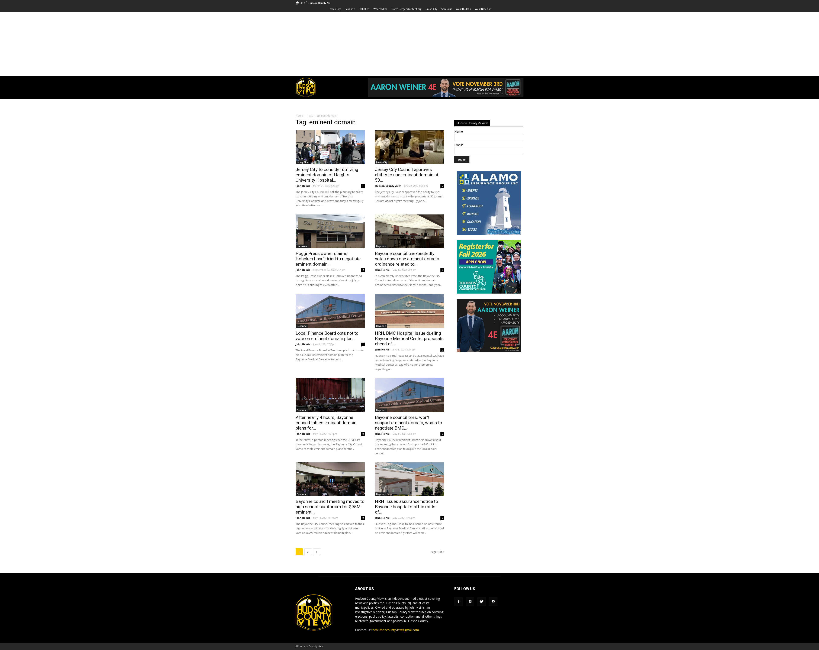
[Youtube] (493, 601)
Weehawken (380, 8)
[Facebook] (458, 601)
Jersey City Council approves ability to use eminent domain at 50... (406, 175)
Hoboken (364, 8)
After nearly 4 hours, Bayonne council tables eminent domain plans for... (326, 423)
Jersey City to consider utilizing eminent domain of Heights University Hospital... (327, 175)
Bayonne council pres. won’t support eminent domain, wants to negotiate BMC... (408, 423)
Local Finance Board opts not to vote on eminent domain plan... (327, 336)
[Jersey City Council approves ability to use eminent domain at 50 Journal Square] (409, 147)
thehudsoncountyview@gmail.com (395, 630)
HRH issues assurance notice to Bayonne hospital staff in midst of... (406, 507)
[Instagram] (470, 601)
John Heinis (303, 185)
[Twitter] (481, 601)
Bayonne (350, 8)
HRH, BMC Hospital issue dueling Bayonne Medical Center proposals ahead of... (409, 338)
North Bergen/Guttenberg (406, 8)
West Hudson (463, 8)
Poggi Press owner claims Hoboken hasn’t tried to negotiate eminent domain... (328, 259)
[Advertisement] (409, 44)
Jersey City (335, 8)
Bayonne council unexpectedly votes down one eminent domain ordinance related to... (407, 259)
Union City (431, 8)
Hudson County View (388, 185)
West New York (483, 8)
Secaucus (446, 8)
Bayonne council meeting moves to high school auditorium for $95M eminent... (330, 507)
